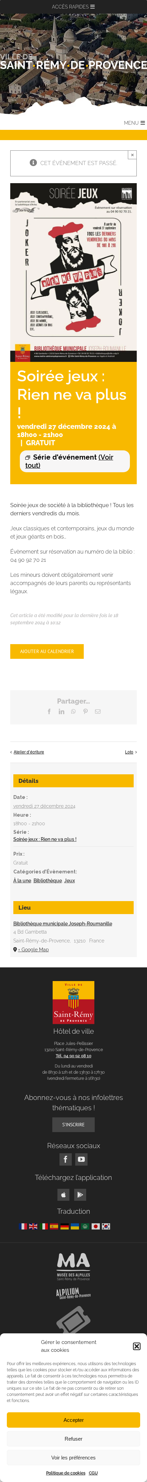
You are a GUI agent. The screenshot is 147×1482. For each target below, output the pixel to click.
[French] (24, 1226)
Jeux (69, 880)
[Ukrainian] (76, 1226)
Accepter (74, 1420)
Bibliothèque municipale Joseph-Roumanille (62, 923)
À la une (22, 880)
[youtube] (81, 1159)
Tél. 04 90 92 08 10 (73, 1055)
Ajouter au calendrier (47, 651)
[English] (34, 1226)
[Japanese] (97, 1226)
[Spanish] (55, 1226)
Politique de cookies (65, 1473)
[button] (136, 1346)
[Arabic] (86, 1226)
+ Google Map (33, 949)
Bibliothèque (48, 880)
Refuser (73, 1439)
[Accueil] (73, 61)
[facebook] (65, 1159)
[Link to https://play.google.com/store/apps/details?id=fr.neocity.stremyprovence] (80, 1195)
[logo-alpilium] (73, 1290)
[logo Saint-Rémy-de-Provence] (74, 983)
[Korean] (107, 1226)
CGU (93, 1473)
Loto (129, 751)
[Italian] (45, 1226)
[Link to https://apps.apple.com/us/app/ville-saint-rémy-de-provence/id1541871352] (63, 1195)
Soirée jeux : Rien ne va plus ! (45, 839)
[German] (66, 1226)
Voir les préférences (73, 1457)
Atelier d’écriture (29, 751)
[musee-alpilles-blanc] (73, 1255)
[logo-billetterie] (73, 1308)
